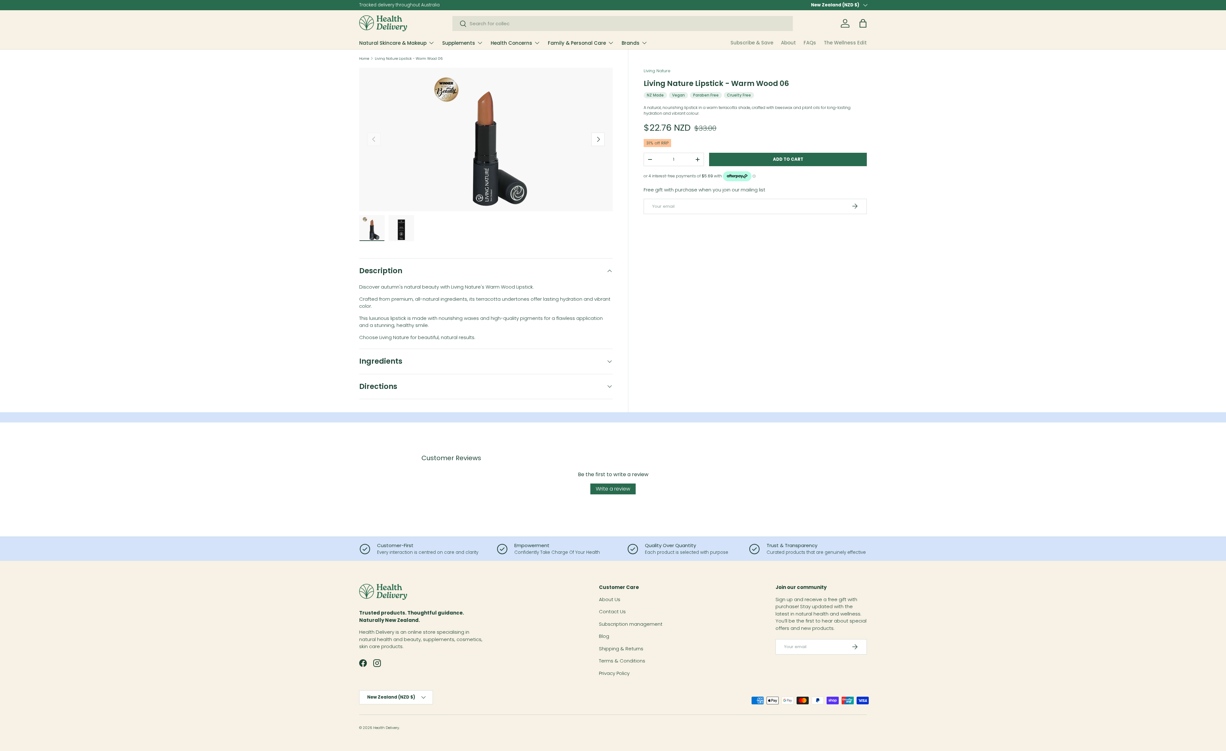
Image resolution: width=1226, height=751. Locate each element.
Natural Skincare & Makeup (393, 43)
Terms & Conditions (622, 660)
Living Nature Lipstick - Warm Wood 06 (409, 58)
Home (364, 58)
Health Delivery (386, 727)
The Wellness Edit (845, 42)
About (788, 42)
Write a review (613, 488)
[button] (863, 23)
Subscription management (630, 624)
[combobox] (622, 23)
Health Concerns (511, 43)
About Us (609, 599)
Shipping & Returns (621, 648)
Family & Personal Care (577, 43)
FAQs (810, 42)
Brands (630, 43)
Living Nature (657, 71)
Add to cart (788, 159)
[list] (485, 139)
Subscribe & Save (751, 42)
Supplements (458, 43)
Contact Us (612, 611)
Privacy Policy (614, 673)
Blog (604, 636)
